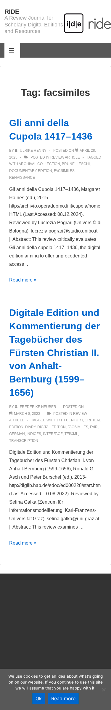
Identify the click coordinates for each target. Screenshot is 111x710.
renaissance (22, 177)
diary (30, 427)
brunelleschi (76, 164)
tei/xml (71, 434)
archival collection (39, 164)
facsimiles (64, 171)
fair (94, 427)
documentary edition (30, 171)
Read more (63, 698)
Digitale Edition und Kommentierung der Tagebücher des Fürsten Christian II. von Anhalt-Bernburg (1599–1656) (54, 352)
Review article (65, 157)
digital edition (51, 427)
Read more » (22, 279)
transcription (23, 441)
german (17, 434)
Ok (39, 698)
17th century (69, 420)
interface (53, 434)
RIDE (11, 11)
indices (34, 434)
